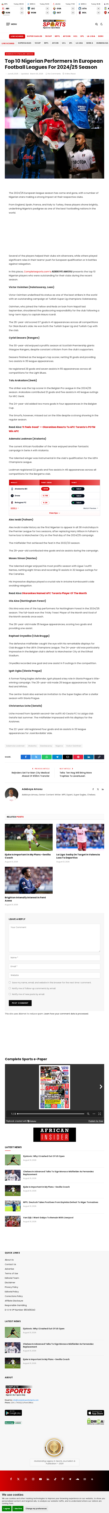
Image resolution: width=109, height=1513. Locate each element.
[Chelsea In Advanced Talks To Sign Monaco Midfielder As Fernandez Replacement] (13, 1175)
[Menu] (11, 24)
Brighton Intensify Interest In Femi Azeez (25, 899)
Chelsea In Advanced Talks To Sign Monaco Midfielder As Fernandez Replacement (58, 1173)
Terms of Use (11, 1273)
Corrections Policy (14, 1296)
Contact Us (10, 1264)
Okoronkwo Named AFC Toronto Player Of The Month (54, 593)
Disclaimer (10, 1282)
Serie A (102, 36)
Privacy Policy (11, 1287)
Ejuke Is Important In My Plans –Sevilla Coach (28, 856)
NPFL (57, 36)
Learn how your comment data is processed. (66, 1013)
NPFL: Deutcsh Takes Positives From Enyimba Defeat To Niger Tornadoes (60, 1202)
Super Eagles (34, 36)
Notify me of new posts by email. (28, 994)
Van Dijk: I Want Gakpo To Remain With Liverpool (48, 1217)
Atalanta (32, 745)
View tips (53, 513)
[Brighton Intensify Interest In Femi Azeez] (29, 880)
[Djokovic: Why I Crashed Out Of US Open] (13, 1159)
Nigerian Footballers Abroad (19, 54)
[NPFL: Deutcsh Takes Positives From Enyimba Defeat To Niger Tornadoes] (13, 1206)
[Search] (96, 24)
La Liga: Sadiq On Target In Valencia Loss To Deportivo (78, 856)
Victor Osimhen (73, 745)
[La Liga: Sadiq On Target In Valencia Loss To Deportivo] (80, 837)
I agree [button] (6, 1508)
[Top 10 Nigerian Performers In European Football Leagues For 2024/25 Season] (54, 177)
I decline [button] (18, 1508)
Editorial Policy (12, 1291)
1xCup (48, 36)
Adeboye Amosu (32, 789)
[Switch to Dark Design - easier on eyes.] (101, 24)
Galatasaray (46, 745)
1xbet (78, 489)
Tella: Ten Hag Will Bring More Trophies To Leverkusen (76, 774)
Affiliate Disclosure (14, 1300)
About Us (9, 1259)
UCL (75, 36)
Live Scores (17, 36)
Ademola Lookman (15, 745)
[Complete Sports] (54, 24)
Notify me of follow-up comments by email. (34, 988)
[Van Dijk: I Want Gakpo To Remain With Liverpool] (13, 1221)
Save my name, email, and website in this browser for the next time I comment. (51, 982)
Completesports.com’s (37, 271)
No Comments (54, 74)
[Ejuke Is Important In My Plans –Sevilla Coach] (29, 837)
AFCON (67, 36)
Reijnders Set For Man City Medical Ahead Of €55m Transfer (31, 774)
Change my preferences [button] (36, 1508)
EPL (82, 36)
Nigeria (59, 745)
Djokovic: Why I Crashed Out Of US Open (44, 1156)
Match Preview (89, 508)
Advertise (9, 1268)
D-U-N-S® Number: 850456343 (20, 1309)
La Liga (91, 36)
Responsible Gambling (16, 1305)
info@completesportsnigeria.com (25, 1400)
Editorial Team (12, 1278)
